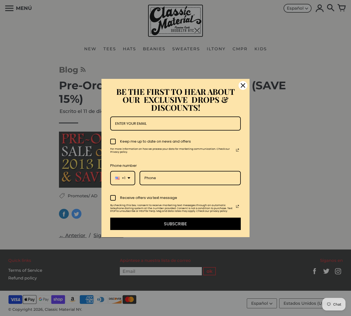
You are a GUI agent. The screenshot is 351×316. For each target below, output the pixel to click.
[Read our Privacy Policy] (237, 150)
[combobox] (122, 178)
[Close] (243, 85)
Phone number (123, 165)
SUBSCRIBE (175, 224)
